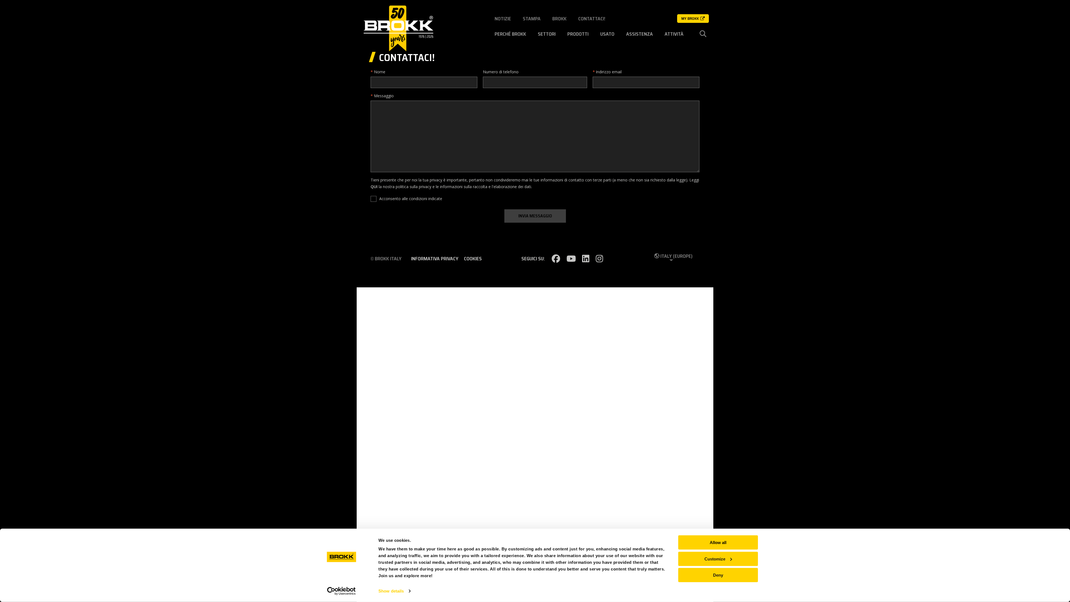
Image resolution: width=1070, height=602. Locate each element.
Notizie (503, 19)
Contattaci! (591, 19)
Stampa (532, 19)
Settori (547, 34)
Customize (714, 558)
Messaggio (384, 95)
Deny (718, 575)
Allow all (718, 542)
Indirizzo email (609, 71)
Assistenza (639, 34)
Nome (379, 71)
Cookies (473, 259)
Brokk (559, 19)
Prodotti (577, 34)
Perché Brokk (510, 34)
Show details (391, 591)
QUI (374, 186)
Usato (607, 34)
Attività (674, 34)
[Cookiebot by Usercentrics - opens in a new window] (341, 591)
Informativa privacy (434, 259)
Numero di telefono (501, 71)
